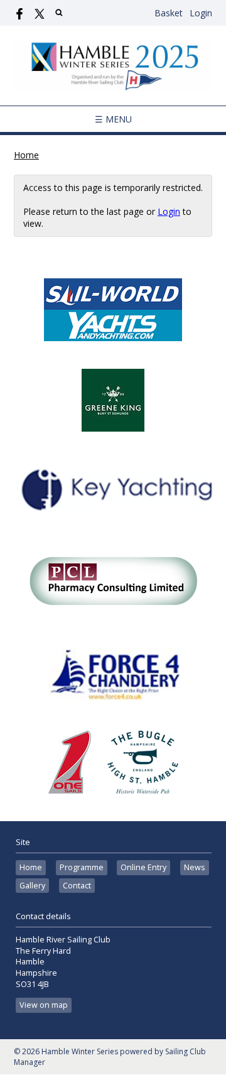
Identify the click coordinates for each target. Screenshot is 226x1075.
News (194, 867)
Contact (77, 885)
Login (201, 13)
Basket (168, 13)
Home (26, 155)
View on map (43, 1005)
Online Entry (143, 867)
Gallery (32, 885)
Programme (82, 867)
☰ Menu (113, 119)
